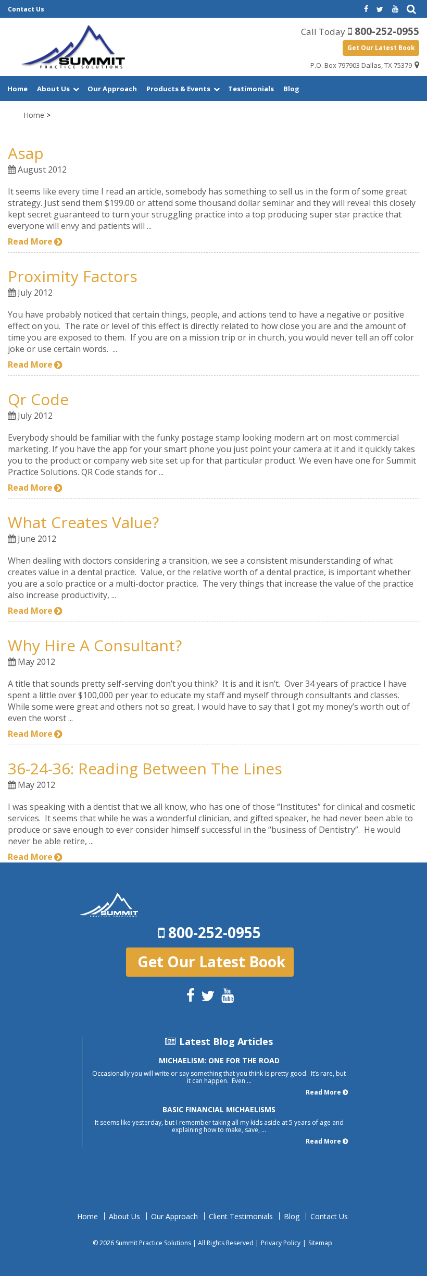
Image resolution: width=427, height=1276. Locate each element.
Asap (26, 153)
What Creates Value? (83, 522)
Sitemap (320, 1242)
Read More (30, 241)
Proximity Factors (72, 276)
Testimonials (251, 88)
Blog (291, 88)
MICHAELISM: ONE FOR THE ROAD (219, 1060)
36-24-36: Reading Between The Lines (145, 768)
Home (17, 88)
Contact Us (26, 9)
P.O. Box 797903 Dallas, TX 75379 (361, 65)
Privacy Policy (280, 1242)
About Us (53, 88)
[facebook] (365, 9)
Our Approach (112, 88)
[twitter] (380, 9)
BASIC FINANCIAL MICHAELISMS (218, 1109)
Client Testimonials (241, 1216)
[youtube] (395, 9)
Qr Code (38, 399)
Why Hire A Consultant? (95, 645)
